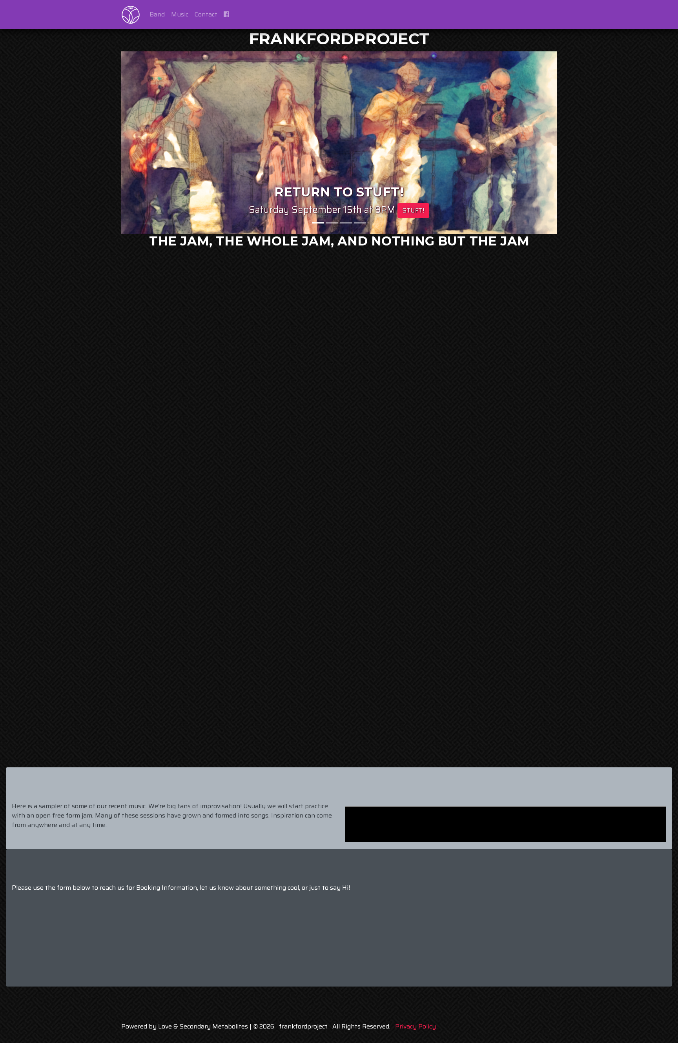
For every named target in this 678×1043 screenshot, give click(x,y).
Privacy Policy (415, 1026)
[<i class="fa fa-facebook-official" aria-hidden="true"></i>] (226, 14)
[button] (154, 142)
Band (157, 14)
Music (179, 14)
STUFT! (413, 210)
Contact (206, 14)
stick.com (594, 754)
